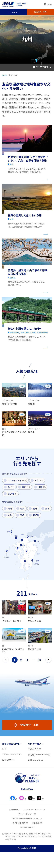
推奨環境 (35, 823)
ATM (4, 748)
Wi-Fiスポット (8, 759)
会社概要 (13, 809)
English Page (27, 788)
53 (39, 660)
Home (4, 75)
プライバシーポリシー (32, 809)
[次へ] (48, 660)
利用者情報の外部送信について (25, 818)
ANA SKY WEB (25, 827)
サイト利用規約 (18, 823)
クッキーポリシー (25, 814)
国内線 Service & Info (38, 754)
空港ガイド (33, 748)
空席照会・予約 (29, 725)
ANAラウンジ (34, 760)
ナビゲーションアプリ (12, 754)
